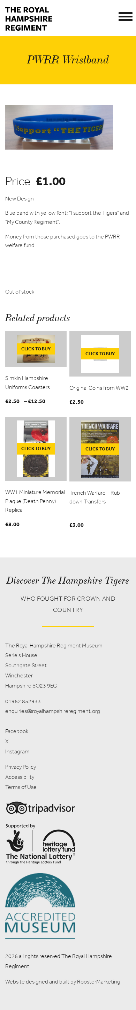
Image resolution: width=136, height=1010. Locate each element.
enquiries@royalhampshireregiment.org (52, 711)
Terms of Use (21, 787)
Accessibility (19, 777)
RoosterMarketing (98, 981)
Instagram (17, 751)
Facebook (16, 731)
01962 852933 (23, 701)
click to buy (36, 349)
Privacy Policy (20, 767)
